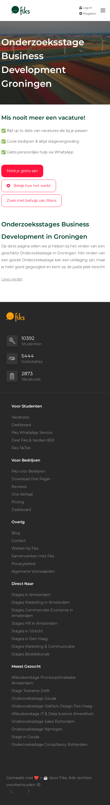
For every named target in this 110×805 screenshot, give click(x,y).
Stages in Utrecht (27, 631)
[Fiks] (21, 7)
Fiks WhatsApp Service (32, 432)
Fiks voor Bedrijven (28, 471)
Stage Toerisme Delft (31, 690)
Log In (87, 7)
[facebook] (28, 791)
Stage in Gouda (25, 737)
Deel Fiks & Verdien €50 (33, 440)
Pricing (18, 502)
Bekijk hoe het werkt (32, 185)
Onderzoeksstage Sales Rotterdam (43, 721)
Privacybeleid (23, 563)
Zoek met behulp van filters (31, 200)
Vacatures (20, 417)
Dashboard (21, 425)
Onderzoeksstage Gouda (34, 698)
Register (89, 13)
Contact (19, 540)
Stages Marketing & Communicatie (43, 646)
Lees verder (12, 279)
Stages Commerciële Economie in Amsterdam (42, 613)
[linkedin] (11, 791)
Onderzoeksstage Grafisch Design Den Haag (52, 706)
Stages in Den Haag (30, 638)
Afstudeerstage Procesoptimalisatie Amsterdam (44, 680)
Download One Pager (31, 479)
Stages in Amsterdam (31, 594)
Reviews (19, 486)
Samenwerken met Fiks (33, 556)
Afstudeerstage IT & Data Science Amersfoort (53, 714)
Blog (16, 533)
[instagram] (20, 791)
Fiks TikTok (21, 448)
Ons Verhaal (22, 494)
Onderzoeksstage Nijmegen (37, 729)
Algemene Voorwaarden (33, 571)
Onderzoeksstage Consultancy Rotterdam (49, 744)
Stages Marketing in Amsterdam (41, 602)
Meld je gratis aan (22, 171)
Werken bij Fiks (25, 548)
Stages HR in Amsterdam (35, 623)
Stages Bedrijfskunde (31, 654)
